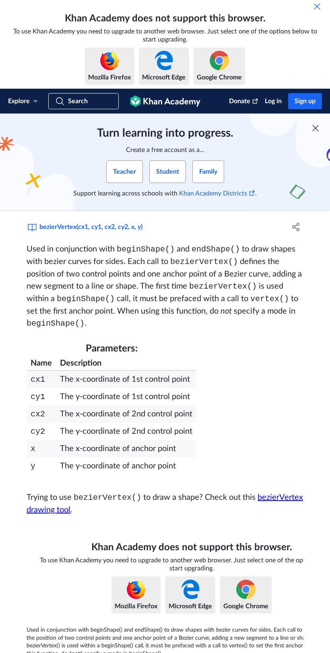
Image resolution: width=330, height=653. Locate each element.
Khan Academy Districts (213, 193)
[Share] (296, 227)
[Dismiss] (317, 6)
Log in (273, 101)
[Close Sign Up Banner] (315, 128)
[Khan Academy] (165, 101)
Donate (239, 101)
